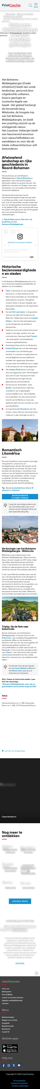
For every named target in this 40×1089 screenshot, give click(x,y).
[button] (30, 5)
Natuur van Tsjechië (25, 14)
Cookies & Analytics (19, 1083)
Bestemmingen (8, 1017)
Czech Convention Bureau (12, 997)
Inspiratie (5, 1023)
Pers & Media (7, 994)
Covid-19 (5, 1032)
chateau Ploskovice (17, 369)
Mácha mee (16, 671)
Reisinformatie (8, 1026)
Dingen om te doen (9, 1020)
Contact (5, 1003)
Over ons (5, 989)
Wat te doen (10, 14)
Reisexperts (6, 991)
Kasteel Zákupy (12, 348)
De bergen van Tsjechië (13, 16)
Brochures (6, 1029)
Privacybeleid (19, 1080)
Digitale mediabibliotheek (12, 1000)
